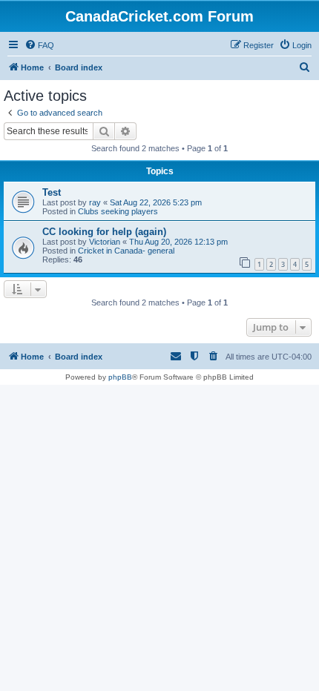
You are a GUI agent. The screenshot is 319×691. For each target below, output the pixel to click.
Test (51, 192)
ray (95, 202)
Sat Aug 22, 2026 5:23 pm (156, 202)
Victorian (104, 241)
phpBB (120, 377)
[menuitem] (39, 45)
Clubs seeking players (118, 211)
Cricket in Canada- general (126, 250)
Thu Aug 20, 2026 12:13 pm (178, 241)
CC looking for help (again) (104, 231)
